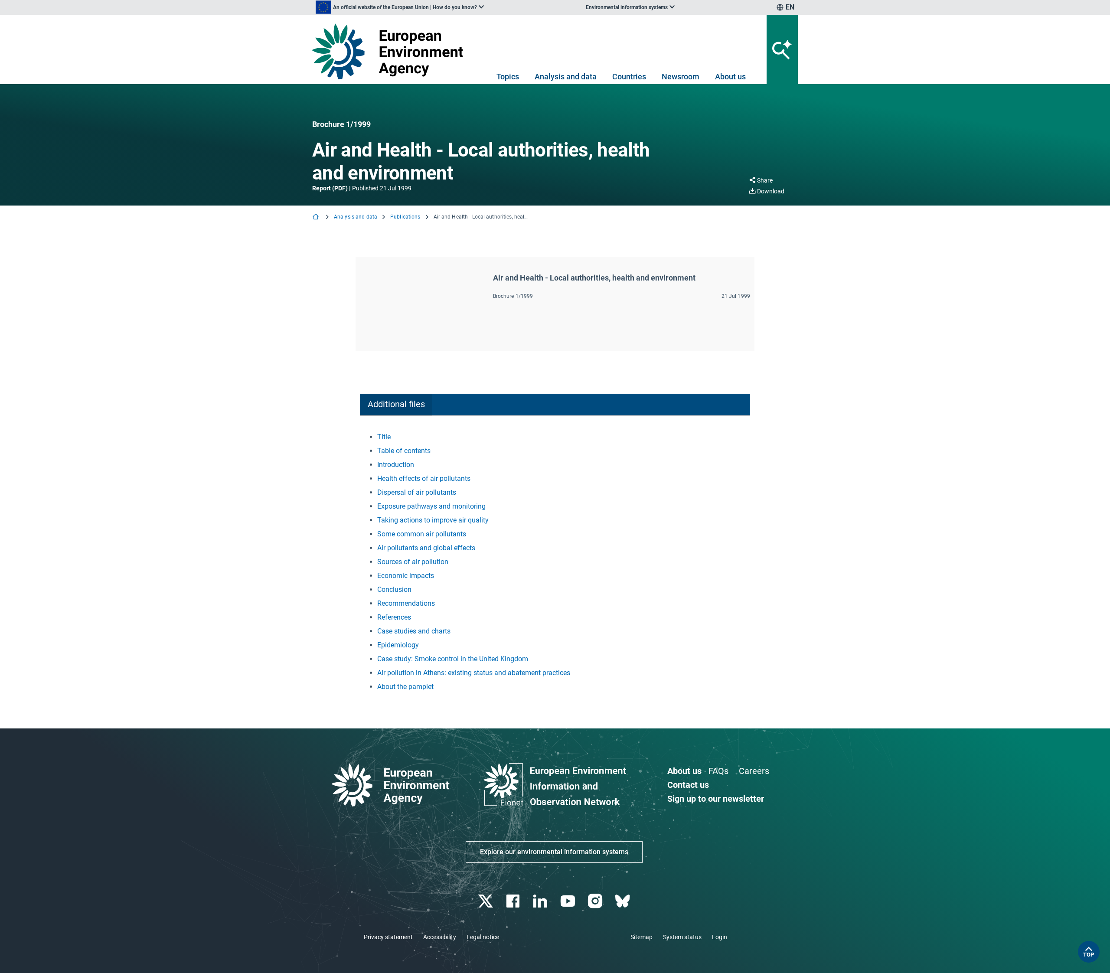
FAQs (718, 771)
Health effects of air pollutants (423, 478)
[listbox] (399, 7)
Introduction (395, 464)
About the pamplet (405, 686)
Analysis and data (566, 76)
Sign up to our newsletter (715, 798)
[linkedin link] (541, 901)
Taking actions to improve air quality (433, 520)
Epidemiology (398, 645)
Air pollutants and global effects (426, 548)
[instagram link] (596, 901)
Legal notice (483, 937)
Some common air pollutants (421, 534)
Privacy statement (388, 937)
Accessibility (439, 937)
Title (384, 437)
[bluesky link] (623, 901)
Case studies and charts (414, 631)
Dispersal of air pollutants (416, 492)
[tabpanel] (555, 562)
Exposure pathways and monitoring (431, 506)
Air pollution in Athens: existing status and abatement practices (473, 673)
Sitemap (641, 937)
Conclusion (394, 589)
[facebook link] (514, 901)
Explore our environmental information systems (554, 852)
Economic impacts (405, 575)
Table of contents (404, 451)
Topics (507, 76)
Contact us (688, 785)
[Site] (391, 51)
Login (719, 937)
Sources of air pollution (412, 562)
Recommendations (406, 603)
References (394, 617)
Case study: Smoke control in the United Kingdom (452, 659)
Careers (754, 771)
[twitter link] (486, 901)
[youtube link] (569, 901)
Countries (629, 76)
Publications (405, 217)
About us (730, 76)
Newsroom (680, 76)
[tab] (396, 405)
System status (682, 937)
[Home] (316, 217)
